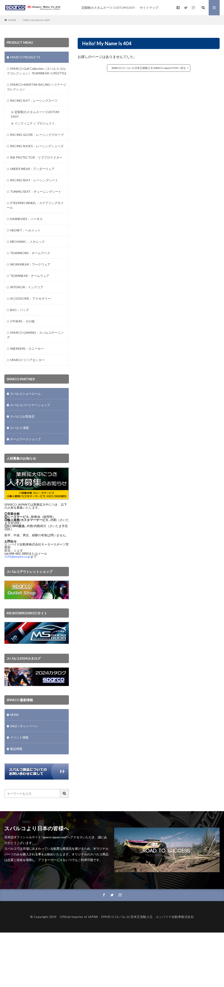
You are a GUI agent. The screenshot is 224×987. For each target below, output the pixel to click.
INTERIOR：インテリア (26, 287)
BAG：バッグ (19, 310)
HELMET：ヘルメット (25, 230)
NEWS (14, 714)
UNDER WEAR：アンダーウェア (32, 169)
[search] (64, 793)
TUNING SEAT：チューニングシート (35, 191)
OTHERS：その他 (22, 321)
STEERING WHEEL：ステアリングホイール (35, 205)
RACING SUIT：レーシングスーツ (34, 100)
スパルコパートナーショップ (30, 405)
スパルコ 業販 (19, 428)
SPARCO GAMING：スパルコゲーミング (35, 335)
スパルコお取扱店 (22, 416)
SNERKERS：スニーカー (27, 348)
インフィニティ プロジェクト (34, 123)
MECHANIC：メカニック (27, 241)
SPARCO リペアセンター (27, 360)
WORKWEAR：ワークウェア (30, 264)
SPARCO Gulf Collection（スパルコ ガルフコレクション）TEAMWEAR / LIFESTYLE (36, 71)
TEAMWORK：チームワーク (30, 253)
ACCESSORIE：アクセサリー (30, 298)
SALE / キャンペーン (24, 726)
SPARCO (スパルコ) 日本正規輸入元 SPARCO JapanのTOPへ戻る (149, 68)
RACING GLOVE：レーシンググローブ (37, 134)
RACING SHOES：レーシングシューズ (36, 146)
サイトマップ (149, 7)
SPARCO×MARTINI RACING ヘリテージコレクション (36, 87)
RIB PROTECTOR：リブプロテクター (36, 157)
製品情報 (16, 749)
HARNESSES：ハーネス (26, 219)
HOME (12, 20)
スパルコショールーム (25, 393)
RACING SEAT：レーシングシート (34, 180)
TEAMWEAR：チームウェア (29, 276)
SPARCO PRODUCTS (25, 57)
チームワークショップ (25, 439)
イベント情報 (19, 737)
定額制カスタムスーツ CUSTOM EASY (108, 7)
